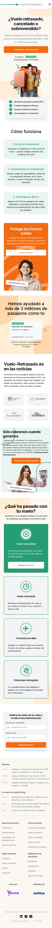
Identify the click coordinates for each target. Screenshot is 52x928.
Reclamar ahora (26, 565)
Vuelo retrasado (35, 832)
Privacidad (37, 921)
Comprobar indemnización (26, 49)
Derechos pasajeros (37, 828)
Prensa (5, 868)
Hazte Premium (26, 252)
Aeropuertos (33, 866)
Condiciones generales (20, 921)
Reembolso (7, 828)
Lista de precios (9, 845)
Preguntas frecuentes (37, 847)
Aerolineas (32, 861)
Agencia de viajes (35, 875)
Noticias (5, 764)
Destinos (32, 871)
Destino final (11, 733)
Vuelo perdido (34, 842)
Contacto (6, 858)
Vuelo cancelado (35, 837)
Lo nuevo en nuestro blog (13, 792)
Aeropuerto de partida (15, 723)
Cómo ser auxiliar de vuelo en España (28, 810)
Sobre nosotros (9, 863)
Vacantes (6, 873)
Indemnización (8, 832)
